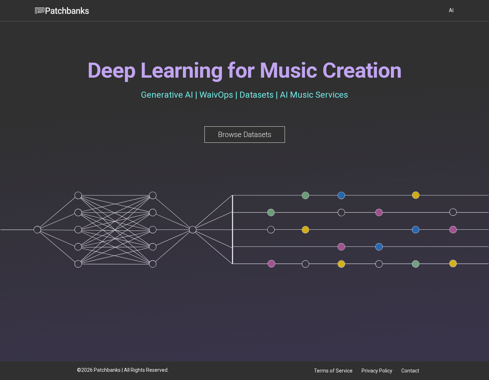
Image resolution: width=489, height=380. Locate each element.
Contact (410, 371)
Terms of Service (333, 371)
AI (451, 10)
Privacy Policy (377, 371)
